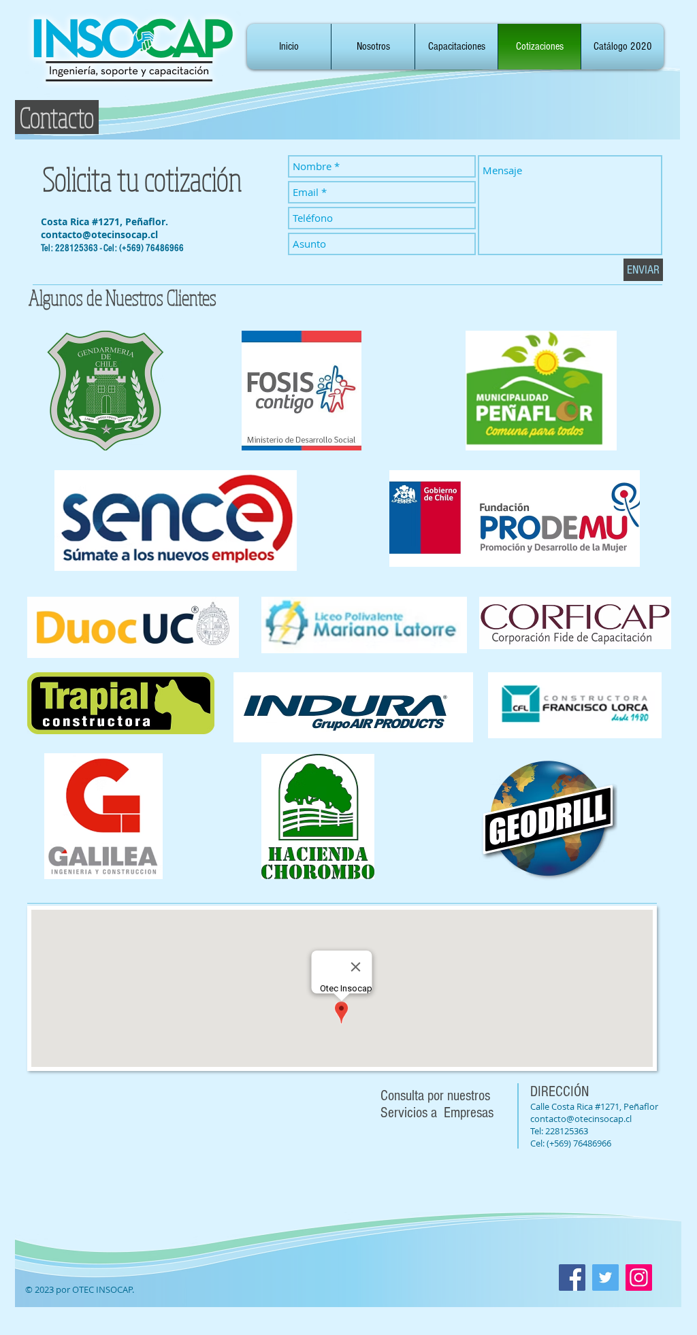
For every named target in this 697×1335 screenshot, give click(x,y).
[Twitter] (605, 1277)
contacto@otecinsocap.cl (99, 234)
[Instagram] (639, 1277)
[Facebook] (572, 1277)
